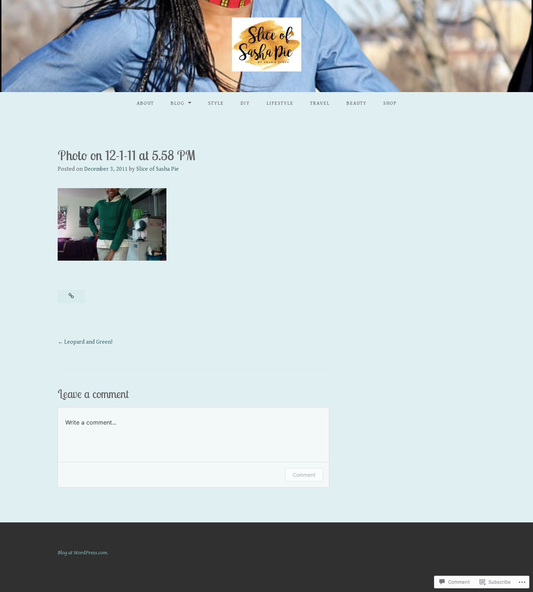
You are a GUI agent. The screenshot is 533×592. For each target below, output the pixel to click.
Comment (304, 475)
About (145, 103)
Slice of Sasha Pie (157, 169)
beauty (356, 103)
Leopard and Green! (88, 342)
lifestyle (279, 103)
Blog (177, 103)
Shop (390, 103)
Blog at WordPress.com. (83, 552)
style (216, 103)
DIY (245, 103)
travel (320, 103)
